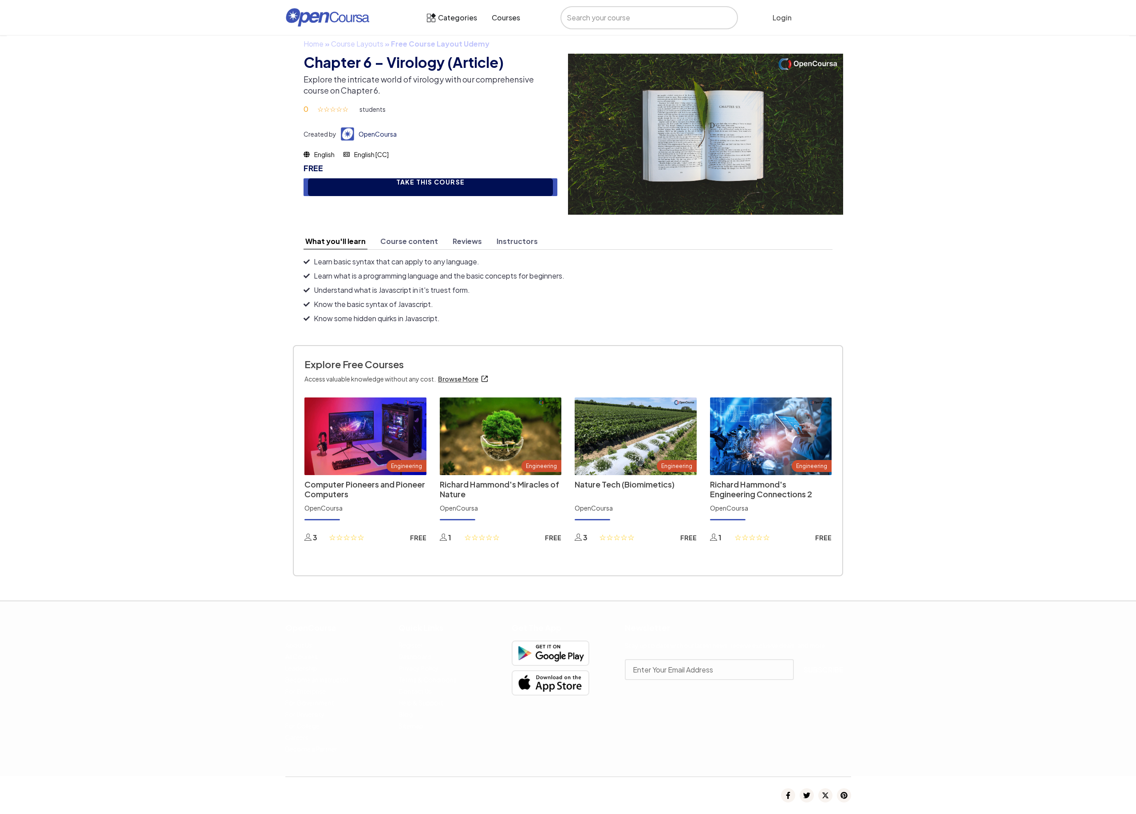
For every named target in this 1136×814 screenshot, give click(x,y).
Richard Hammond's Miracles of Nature (499, 489)
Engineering (406, 466)
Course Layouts (357, 43)
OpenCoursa (378, 134)
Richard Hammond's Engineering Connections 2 (761, 489)
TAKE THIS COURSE (430, 182)
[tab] (335, 241)
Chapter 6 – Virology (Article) (404, 62)
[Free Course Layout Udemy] (705, 133)
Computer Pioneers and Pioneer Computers (364, 489)
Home (313, 43)
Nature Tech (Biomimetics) (624, 484)
